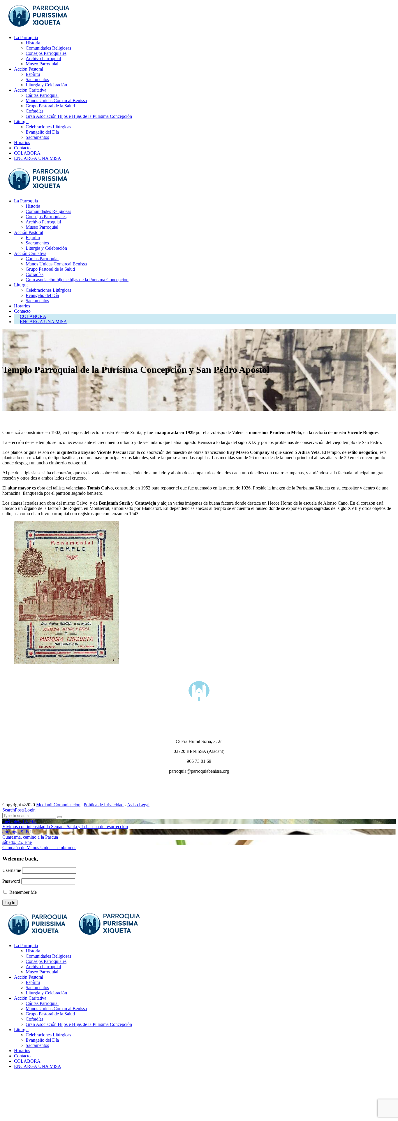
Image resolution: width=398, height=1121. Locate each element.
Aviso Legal (138, 804)
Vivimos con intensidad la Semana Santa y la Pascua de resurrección (65, 826)
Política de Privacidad (104, 804)
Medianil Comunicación (58, 804)
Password (11, 881)
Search (8, 809)
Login (30, 809)
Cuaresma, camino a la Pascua (30, 837)
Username (11, 870)
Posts (19, 809)
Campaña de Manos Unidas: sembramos (39, 847)
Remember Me (22, 892)
